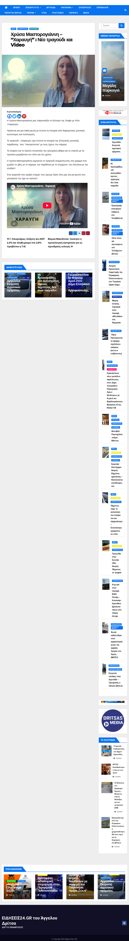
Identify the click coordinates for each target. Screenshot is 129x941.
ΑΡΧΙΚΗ (16, 8)
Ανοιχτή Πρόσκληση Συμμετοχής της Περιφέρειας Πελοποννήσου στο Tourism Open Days (115, 275)
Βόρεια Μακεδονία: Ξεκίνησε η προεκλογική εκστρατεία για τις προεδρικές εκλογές (65, 243)
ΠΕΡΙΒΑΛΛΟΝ (102, 8)
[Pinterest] (24, 116)
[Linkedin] (19, 116)
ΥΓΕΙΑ (44, 13)
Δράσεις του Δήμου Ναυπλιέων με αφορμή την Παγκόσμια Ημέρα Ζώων (78, 882)
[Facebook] (9, 116)
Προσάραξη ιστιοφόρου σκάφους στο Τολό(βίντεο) (116, 211)
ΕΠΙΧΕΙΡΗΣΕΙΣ (85, 8)
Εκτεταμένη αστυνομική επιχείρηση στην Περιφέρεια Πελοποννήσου (48, 884)
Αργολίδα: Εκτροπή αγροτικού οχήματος (13, 285)
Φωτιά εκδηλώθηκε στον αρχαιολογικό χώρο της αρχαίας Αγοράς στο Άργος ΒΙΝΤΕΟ (116, 645)
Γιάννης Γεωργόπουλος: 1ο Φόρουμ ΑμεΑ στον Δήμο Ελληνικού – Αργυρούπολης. (78, 281)
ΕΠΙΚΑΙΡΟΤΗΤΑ (32, 8)
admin (107, 96)
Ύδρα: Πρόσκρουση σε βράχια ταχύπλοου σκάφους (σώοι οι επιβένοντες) (116, 344)
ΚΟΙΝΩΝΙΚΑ (115, 427)
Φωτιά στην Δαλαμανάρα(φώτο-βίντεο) (112, 92)
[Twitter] (14, 116)
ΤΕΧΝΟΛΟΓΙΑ (112, 369)
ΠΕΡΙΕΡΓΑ (73, 13)
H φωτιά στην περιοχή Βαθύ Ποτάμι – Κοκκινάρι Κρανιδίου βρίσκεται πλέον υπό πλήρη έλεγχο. (116, 600)
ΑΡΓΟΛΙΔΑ (50, 8)
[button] (125, 10)
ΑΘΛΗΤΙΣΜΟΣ (11, 881)
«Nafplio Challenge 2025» (13, 887)
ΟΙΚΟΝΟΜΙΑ (66, 8)
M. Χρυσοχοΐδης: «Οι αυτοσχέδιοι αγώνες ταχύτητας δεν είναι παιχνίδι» (48, 282)
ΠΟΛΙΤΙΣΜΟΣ (58, 13)
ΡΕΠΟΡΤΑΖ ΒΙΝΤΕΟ (13, 13)
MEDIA (86, 13)
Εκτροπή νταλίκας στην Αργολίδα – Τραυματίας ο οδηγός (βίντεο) (115, 679)
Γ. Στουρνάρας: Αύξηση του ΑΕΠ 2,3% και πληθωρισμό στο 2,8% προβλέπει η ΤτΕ (26, 243)
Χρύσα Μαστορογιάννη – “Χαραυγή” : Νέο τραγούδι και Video (41, 39)
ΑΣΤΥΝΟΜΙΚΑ (21, 273)
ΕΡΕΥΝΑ (31, 13)
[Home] (6, 7)
